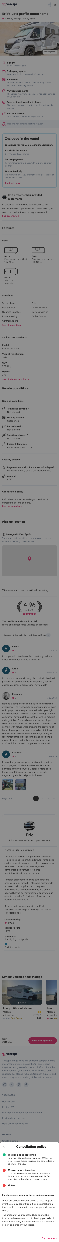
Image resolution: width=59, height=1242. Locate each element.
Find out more (49, 1238)
